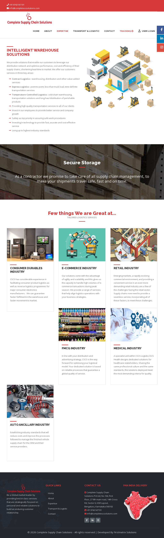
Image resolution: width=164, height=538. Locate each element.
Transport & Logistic (86, 31)
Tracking (125, 31)
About (48, 31)
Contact (109, 31)
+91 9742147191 (94, 510)
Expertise (62, 31)
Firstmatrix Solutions (125, 532)
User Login (148, 31)
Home (36, 31)
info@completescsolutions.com (24, 8)
